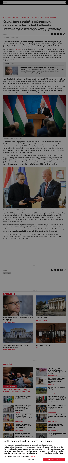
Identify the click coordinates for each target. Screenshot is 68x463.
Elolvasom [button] (33, 456)
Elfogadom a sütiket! (54, 459)
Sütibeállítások (32, 459)
